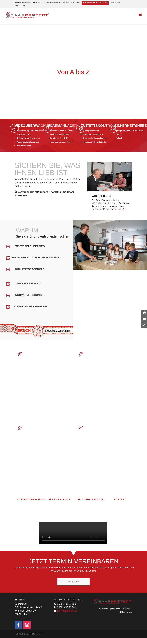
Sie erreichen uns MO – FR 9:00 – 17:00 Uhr (61, 3)
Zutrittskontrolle (100, 126)
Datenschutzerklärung (121, 608)
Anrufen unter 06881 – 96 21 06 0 (28, 3)
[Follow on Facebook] (18, 625)
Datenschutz (20, 6)
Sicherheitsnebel (90, 499)
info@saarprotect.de (67, 611)
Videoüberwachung (34, 126)
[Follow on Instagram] (27, 625)
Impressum (115, 3)
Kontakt (120, 499)
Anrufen (73, 581)
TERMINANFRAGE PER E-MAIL (95, 3)
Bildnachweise (125, 612)
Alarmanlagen (62, 126)
